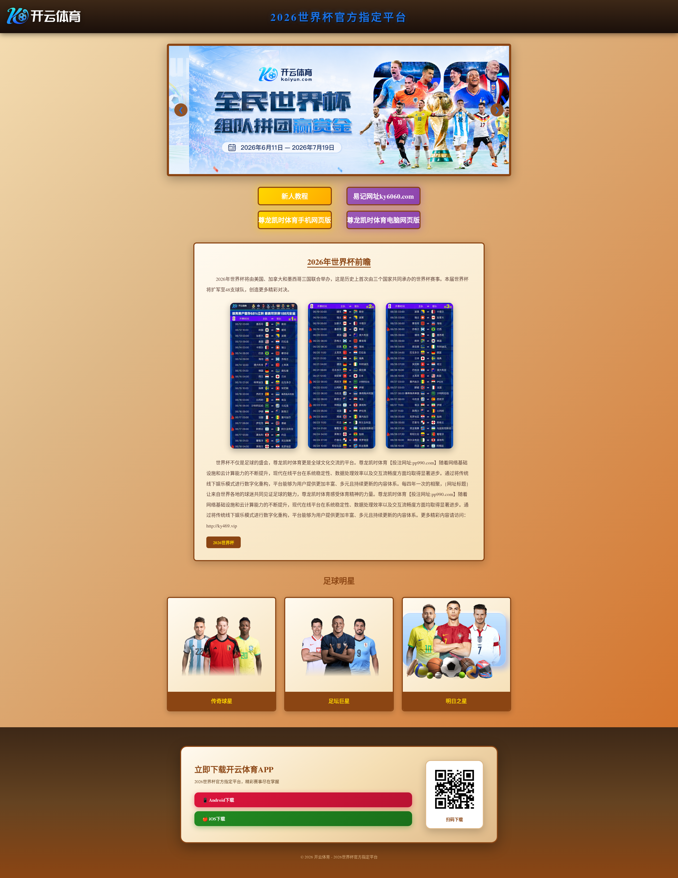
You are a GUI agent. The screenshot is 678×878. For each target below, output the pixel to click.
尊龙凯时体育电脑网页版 (383, 220)
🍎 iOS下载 (213, 818)
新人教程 (295, 196)
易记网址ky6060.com (383, 196)
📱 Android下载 (218, 800)
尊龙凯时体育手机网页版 (294, 220)
